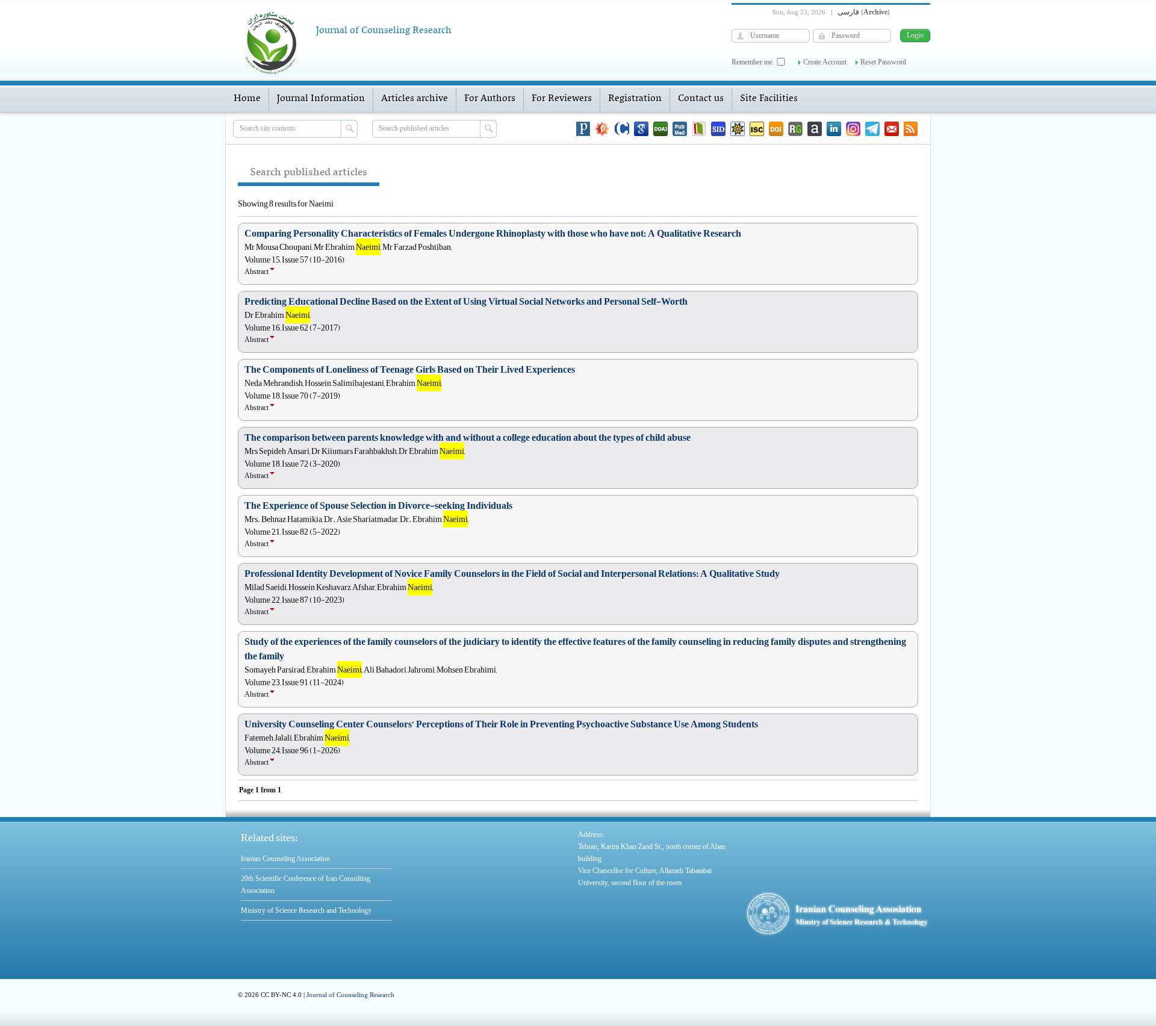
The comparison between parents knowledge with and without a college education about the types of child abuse (467, 437)
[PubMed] (680, 129)
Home (247, 98)
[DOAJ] (660, 129)
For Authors (489, 98)
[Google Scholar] (641, 129)
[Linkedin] (834, 129)
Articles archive (414, 98)
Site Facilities (769, 98)
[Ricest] (737, 129)
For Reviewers (562, 98)
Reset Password (883, 62)
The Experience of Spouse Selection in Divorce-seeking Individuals (378, 505)
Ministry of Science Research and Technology (306, 910)
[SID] (718, 129)
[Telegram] (872, 129)
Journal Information (321, 98)
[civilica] (622, 129)
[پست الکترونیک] (891, 129)
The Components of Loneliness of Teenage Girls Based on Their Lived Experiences (409, 369)
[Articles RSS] (911, 129)
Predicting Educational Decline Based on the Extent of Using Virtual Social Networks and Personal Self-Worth (466, 301)
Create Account (825, 62)
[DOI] (776, 129)
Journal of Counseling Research (350, 994)
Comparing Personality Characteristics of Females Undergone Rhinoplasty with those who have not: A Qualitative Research (492, 233)
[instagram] (853, 129)
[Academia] (814, 129)
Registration (635, 98)
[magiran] (699, 129)
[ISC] (757, 129)
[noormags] (602, 129)
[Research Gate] (795, 129)
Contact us (701, 98)
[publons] (583, 129)
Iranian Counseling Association (285, 858)
